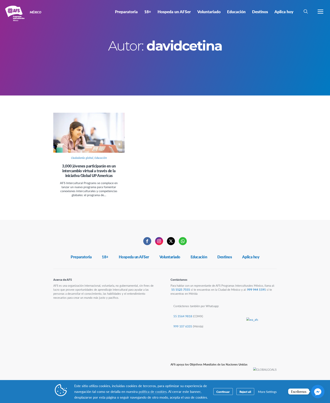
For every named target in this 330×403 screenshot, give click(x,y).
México (17, 13)
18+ (105, 256)
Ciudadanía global (82, 158)
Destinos (224, 256)
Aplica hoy (250, 256)
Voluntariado (169, 256)
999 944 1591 (256, 289)
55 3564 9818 (182, 316)
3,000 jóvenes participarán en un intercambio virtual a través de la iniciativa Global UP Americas (89, 170)
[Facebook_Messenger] (317, 391)
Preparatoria (81, 256)
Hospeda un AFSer (134, 256)
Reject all (245, 392)
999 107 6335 (182, 326)
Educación (101, 158)
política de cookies (153, 391)
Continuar (223, 392)
